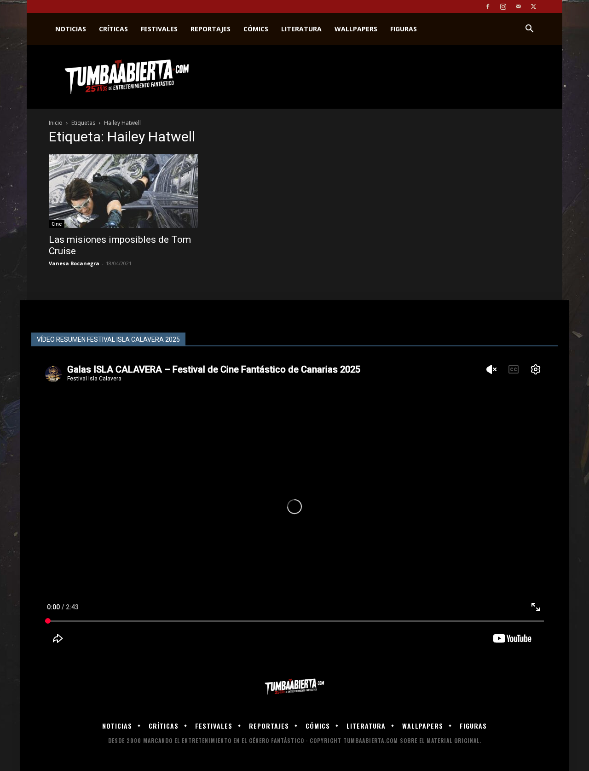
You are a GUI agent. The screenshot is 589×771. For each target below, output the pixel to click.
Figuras (403, 28)
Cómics (255, 28)
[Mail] (518, 6)
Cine (57, 224)
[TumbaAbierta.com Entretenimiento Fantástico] (294, 687)
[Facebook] (488, 6)
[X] (533, 6)
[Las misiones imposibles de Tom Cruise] (123, 191)
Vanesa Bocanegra (74, 263)
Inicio (56, 123)
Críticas (113, 28)
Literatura (301, 28)
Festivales (159, 28)
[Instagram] (503, 6)
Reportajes (211, 28)
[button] (529, 29)
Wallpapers (356, 28)
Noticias (70, 28)
